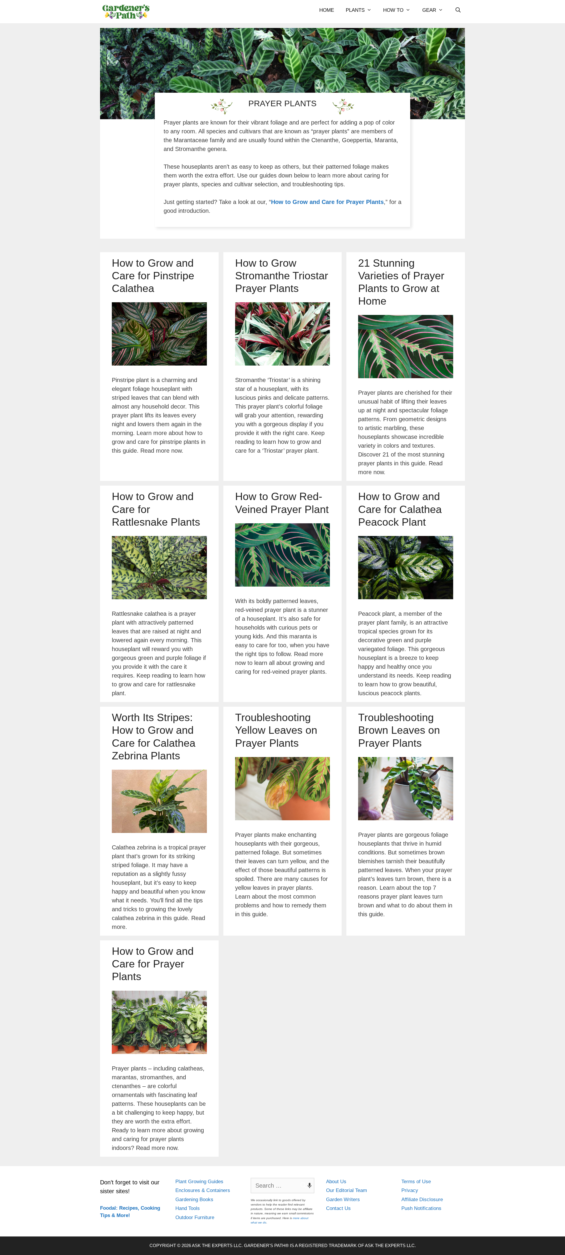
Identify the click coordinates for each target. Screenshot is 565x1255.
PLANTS (355, 10)
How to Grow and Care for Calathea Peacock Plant (400, 509)
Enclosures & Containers (202, 1190)
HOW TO (393, 10)
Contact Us (338, 1208)
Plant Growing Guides (199, 1181)
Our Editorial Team (346, 1190)
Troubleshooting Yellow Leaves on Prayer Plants (276, 730)
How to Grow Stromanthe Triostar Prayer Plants (281, 275)
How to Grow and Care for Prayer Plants (327, 202)
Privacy (409, 1190)
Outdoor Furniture (194, 1217)
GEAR (429, 10)
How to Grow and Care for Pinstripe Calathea (153, 275)
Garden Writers (343, 1199)
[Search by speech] (306, 1185)
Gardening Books (194, 1199)
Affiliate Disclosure (422, 1199)
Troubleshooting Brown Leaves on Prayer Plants (399, 730)
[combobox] (282, 1185)
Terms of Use (416, 1181)
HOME (326, 10)
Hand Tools (187, 1208)
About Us (336, 1181)
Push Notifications (421, 1208)
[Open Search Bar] (458, 10)
